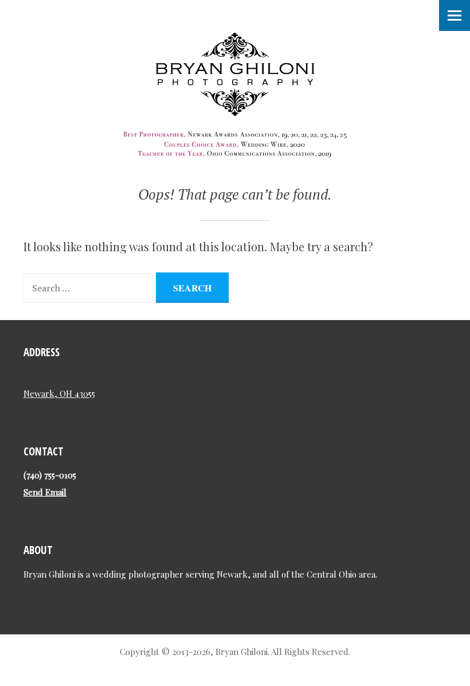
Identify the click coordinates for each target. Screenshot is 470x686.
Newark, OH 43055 (59, 393)
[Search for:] (89, 286)
